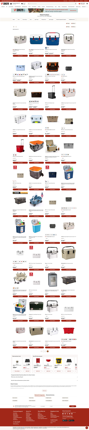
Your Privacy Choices (20, 427)
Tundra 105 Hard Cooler (17, 183)
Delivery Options (15, 415)
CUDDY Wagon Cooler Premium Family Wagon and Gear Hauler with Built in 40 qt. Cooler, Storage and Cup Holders (36, 210)
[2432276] (52, 74)
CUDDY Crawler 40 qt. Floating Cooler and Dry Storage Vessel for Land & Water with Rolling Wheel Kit (20, 290)
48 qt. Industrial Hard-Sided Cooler (35, 156)
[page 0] (41, 351)
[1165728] (14, 181)
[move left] (13, 364)
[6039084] (46, 48)
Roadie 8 (64, 76)
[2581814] (48, 74)
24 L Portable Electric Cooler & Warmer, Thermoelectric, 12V (35, 237)
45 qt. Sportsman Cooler (35, 341)
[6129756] (46, 235)
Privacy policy (14, 427)
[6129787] (46, 128)
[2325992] (16, 155)
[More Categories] (87, 7)
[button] (18, 0)
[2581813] (60, 74)
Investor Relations (29, 414)
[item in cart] (87, 3)
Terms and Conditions (27, 427)
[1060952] (24, 74)
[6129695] (14, 261)
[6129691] (18, 261)
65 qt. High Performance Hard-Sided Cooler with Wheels (35, 76)
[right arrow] (76, 19)
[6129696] (26, 261)
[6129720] (72, 208)
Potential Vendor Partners (42, 416)
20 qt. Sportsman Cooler (67, 263)
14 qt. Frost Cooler (48, 314)
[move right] (29, 364)
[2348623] (36, 101)
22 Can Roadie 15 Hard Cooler (50, 76)
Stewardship (28, 415)
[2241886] (48, 48)
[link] (38, 16)
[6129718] (62, 208)
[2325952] (26, 74)
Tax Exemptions (15, 416)
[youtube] (69, 413)
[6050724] (64, 74)
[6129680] (68, 339)
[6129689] (66, 339)
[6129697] (20, 261)
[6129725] (70, 208)
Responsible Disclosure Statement (51, 427)
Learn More (64, 418)
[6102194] (32, 101)
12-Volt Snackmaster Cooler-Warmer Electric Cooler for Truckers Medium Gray (52, 290)
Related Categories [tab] (40, 395)
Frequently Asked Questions (17, 417)
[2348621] (62, 128)
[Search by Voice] (75, 3)
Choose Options (17, 371)
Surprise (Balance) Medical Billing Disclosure (63, 427)
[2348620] (64, 128)
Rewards (51, 414)
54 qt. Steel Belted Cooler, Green (35, 314)
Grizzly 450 (50, 129)
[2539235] (18, 74)
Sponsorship (40, 414)
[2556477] (14, 288)
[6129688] (72, 339)
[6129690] (64, 339)
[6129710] (66, 155)
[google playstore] (71, 420)
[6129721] (76, 208)
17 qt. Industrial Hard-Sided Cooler (35, 183)
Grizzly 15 (50, 236)
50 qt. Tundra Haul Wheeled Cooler (67, 129)
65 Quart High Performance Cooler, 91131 (68, 236)
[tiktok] (71, 413)
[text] (49, 16)
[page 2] (48, 351)
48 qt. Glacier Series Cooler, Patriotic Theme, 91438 (36, 50)
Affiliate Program (40, 415)
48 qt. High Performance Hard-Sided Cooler (19, 103)
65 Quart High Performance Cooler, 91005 (52, 341)
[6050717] (62, 74)
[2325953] (14, 155)
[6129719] (68, 208)
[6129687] (62, 339)
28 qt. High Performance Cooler (51, 49)
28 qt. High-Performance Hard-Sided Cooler (68, 50)
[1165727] (16, 181)
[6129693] (22, 261)
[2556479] (16, 288)
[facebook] (63, 413)
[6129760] (48, 235)
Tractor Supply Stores (29, 419)
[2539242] (38, 101)
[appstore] (64, 420)
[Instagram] (67, 413)
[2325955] (20, 74)
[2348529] (22, 74)
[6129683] (74, 339)
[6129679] (76, 339)
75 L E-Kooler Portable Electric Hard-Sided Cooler (19, 210)
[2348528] (46, 181)
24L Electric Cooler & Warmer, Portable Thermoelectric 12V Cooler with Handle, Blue (68, 183)
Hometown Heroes (53, 415)
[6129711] (68, 155)
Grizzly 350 (66, 341)
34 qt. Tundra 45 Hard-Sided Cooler (19, 76)
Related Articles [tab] (50, 395)
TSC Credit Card (53, 421)
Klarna (51, 422)
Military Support (28, 417)
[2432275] (58, 74)
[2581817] (16, 74)
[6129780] (48, 128)
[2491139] (46, 74)
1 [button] (43, 351)
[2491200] (14, 74)
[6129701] (24, 261)
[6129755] (52, 235)
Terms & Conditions (53, 417)
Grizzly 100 (66, 156)
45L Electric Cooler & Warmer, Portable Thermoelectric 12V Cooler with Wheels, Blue (19, 315)
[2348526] (48, 181)
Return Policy (15, 414)
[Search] (29, 4)
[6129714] (64, 155)
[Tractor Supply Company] (5, 4)
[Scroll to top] (86, 427)
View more (44, 390)
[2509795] (54, 74)
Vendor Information (41, 417)
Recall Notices (15, 419)
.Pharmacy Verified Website (30, 420)
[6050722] (50, 74)
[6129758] (54, 235)
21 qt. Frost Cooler (48, 263)
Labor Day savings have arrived (7, 0)
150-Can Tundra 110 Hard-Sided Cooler (35, 263)
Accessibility (45, 427)
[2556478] (18, 288)
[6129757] (50, 235)
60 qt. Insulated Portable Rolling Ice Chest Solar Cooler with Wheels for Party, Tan (52, 157)
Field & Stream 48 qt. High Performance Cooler (19, 50)
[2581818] (30, 101)
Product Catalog (28, 418)
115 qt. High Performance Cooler (19, 129)
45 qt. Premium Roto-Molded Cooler (35, 129)
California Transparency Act (34, 427)
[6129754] (56, 235)
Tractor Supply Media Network (42, 418)
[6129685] (70, 339)
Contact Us (15, 418)
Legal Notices (41, 427)
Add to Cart (27, 371)
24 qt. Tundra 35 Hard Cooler (50, 183)
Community (28, 416)
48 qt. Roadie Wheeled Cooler (18, 156)
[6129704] (62, 155)
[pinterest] (65, 413)
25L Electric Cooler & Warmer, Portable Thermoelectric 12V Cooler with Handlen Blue (19, 237)
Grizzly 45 (17, 263)
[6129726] (74, 208)
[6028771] (28, 74)
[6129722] (66, 208)
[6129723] (64, 208)
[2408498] (34, 101)
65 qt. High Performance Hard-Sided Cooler (19, 341)
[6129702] (16, 261)
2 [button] (45, 351)
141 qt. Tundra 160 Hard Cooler (66, 314)
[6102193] (56, 74)
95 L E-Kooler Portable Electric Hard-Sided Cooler (68, 290)
